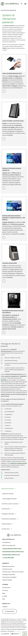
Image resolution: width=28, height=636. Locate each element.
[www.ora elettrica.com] (10, 4)
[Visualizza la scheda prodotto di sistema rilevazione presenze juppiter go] (14, 158)
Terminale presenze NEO (9, 263)
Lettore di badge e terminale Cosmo (13, 120)
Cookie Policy (3, 631)
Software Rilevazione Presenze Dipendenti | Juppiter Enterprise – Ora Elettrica (13, 217)
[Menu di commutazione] (25, 4)
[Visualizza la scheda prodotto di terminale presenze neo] (14, 253)
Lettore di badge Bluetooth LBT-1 (12, 73)
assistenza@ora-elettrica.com (11, 554)
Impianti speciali (6, 524)
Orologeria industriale (8, 514)
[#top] (25, 633)
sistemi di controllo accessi (19, 463)
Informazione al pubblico (9, 519)
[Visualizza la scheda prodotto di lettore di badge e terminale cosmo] (14, 110)
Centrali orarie (6, 508)
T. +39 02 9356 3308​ (8, 557)
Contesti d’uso (6, 529)
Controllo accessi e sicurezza (10, 503)
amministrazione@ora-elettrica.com (13, 551)
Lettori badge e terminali (9, 498)
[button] (21, 4)
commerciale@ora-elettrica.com (11, 548)
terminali (3, 380)
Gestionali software (7, 493)
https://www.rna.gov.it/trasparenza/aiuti (16, 629)
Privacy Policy (11, 631)
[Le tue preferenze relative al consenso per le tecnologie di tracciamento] (1, 477)
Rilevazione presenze (8, 488)
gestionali (23, 376)
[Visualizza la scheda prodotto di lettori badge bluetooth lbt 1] (14, 63)
